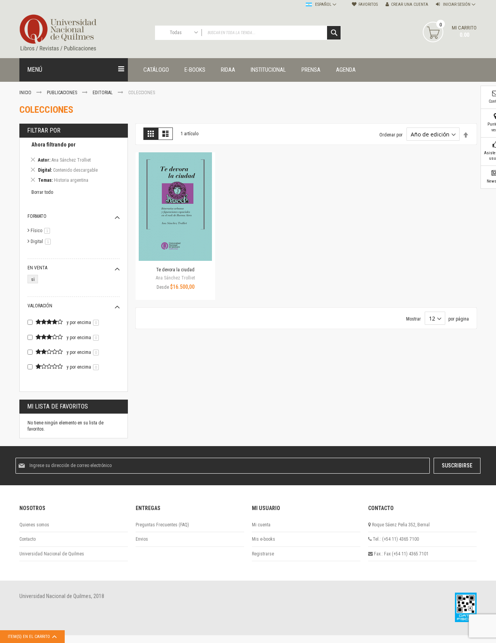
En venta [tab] (37, 268)
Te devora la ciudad (175, 269)
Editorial (103, 92)
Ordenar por (391, 135)
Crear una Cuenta (409, 4)
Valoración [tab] (40, 306)
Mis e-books (263, 539)
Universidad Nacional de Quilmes (51, 554)
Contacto (27, 539)
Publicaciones (62, 92)
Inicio (26, 92)
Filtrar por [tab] (43, 130)
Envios (142, 539)
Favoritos (368, 4)
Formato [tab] (37, 216)
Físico (42, 230)
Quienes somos (34, 525)
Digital (42, 241)
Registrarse (263, 554)
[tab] (74, 164)
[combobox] (248, 33)
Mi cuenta (261, 525)
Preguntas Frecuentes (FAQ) (162, 525)
